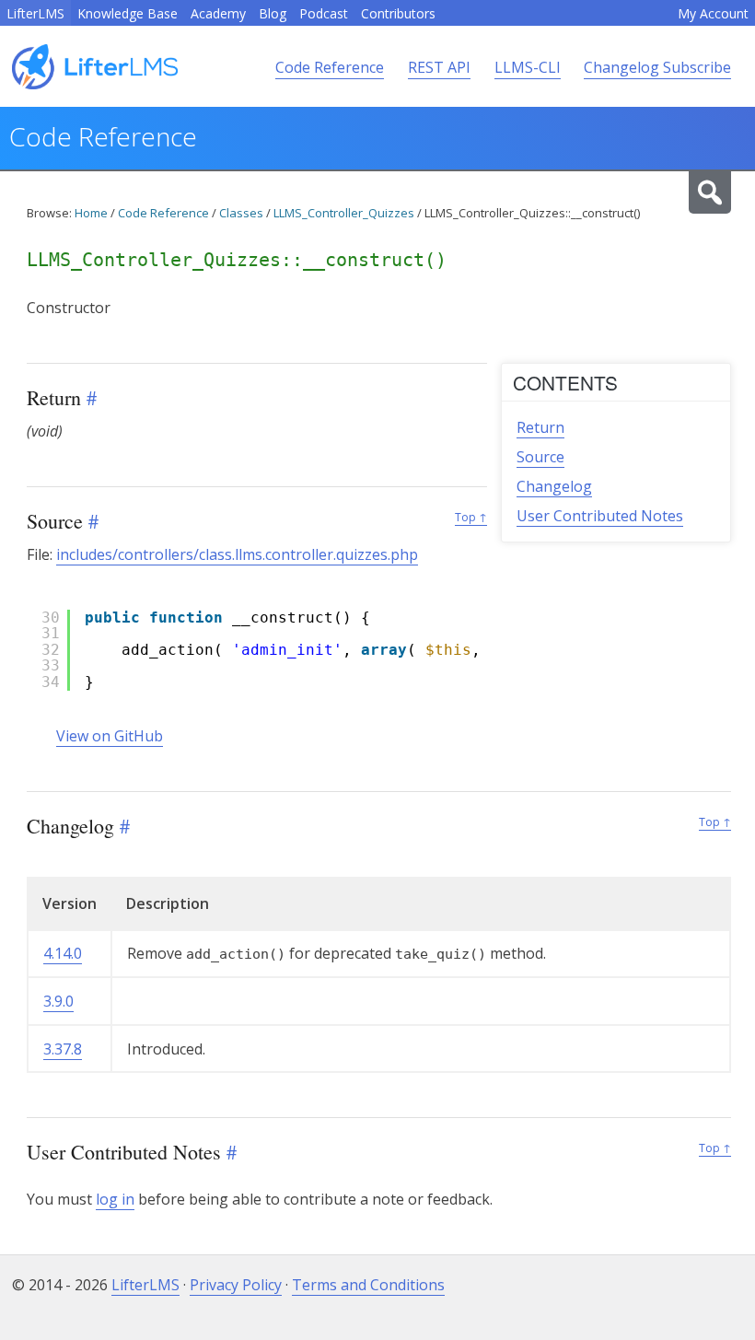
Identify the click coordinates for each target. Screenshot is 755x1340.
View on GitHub (109, 736)
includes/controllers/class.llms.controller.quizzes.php (237, 554)
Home (91, 212)
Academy (218, 13)
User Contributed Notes (600, 516)
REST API (439, 67)
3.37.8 (62, 1049)
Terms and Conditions (368, 1285)
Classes (241, 212)
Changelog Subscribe (657, 67)
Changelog (554, 486)
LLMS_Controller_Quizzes (343, 212)
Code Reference (329, 67)
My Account (713, 13)
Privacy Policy (236, 1285)
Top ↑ (471, 517)
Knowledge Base (127, 13)
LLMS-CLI (527, 67)
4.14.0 (62, 953)
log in (115, 1199)
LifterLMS (35, 13)
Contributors (398, 13)
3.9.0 (58, 1001)
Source (540, 457)
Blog (272, 13)
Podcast (323, 13)
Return (540, 427)
